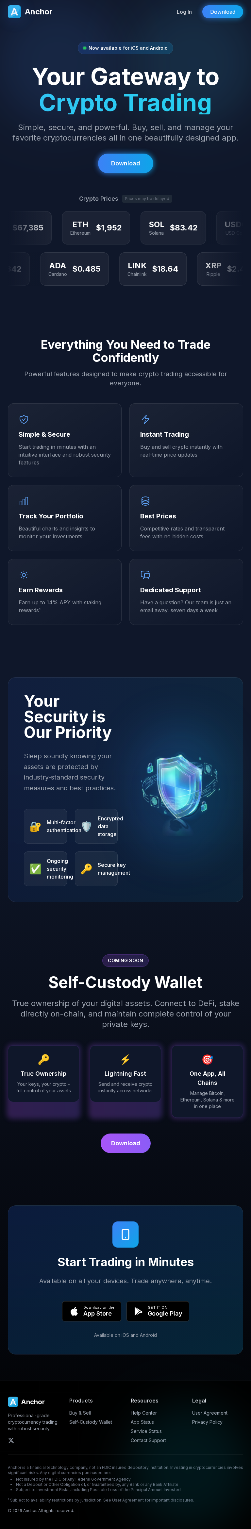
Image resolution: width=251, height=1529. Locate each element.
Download (125, 1143)
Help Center (144, 1413)
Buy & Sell (80, 1413)
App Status (142, 1422)
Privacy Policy (207, 1422)
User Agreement (209, 1413)
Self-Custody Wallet (90, 1422)
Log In (184, 11)
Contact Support (148, 1440)
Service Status (146, 1431)
